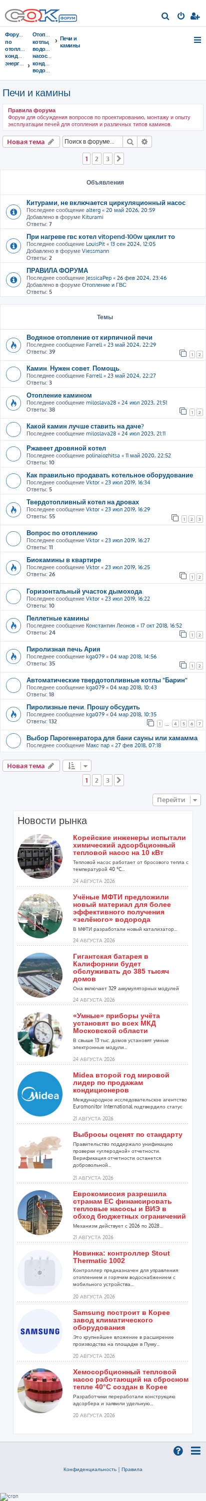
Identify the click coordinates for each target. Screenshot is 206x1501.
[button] (119, 159)
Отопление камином (59, 395)
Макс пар (98, 745)
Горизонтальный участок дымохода (84, 591)
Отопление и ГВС (104, 284)
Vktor (93, 482)
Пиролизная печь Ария (63, 648)
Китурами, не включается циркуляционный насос (106, 202)
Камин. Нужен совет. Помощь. (73, 368)
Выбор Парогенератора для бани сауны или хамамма (112, 737)
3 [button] (108, 159)
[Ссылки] (198, 40)
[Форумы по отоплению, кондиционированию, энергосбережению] (67, 19)
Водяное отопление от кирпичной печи (89, 337)
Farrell (94, 344)
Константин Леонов (110, 625)
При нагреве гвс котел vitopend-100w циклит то (100, 236)
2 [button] (96, 159)
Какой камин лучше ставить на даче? (85, 426)
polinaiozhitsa (103, 455)
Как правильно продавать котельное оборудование (109, 474)
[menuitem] (165, 17)
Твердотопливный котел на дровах (82, 501)
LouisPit (95, 243)
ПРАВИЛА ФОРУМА (57, 270)
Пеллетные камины (57, 618)
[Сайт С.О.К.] (41, 13)
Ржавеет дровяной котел (66, 447)
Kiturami (93, 217)
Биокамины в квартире (63, 559)
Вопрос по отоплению (62, 532)
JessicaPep (99, 277)
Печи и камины (36, 92)
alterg (93, 210)
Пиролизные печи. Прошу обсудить (83, 706)
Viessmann (95, 250)
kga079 (95, 656)
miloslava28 (101, 402)
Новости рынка (52, 820)
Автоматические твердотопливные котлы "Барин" (107, 679)
